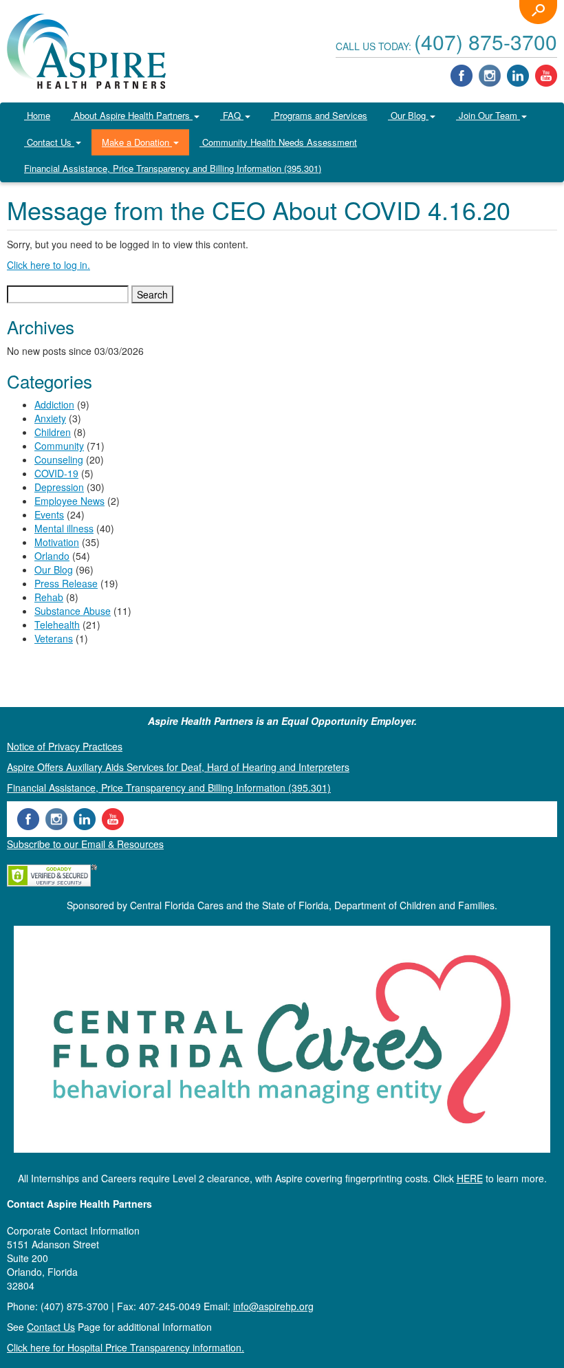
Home (37, 115)
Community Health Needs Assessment (278, 142)
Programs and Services (319, 115)
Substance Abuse (72, 611)
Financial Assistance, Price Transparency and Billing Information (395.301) (172, 168)
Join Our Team (488, 115)
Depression (59, 487)
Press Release (66, 583)
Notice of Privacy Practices (64, 746)
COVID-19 (56, 473)
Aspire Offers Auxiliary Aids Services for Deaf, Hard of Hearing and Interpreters (178, 767)
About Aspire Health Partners (132, 115)
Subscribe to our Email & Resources (85, 844)
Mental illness (64, 528)
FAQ (231, 115)
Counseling (58, 459)
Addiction (54, 404)
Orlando (51, 556)
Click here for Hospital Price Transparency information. (125, 1347)
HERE (470, 1178)
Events (49, 514)
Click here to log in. (48, 265)
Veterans (53, 638)
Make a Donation (137, 142)
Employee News (69, 501)
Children (52, 432)
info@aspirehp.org (273, 1306)
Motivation (56, 542)
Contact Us (49, 142)
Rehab (48, 597)
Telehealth (57, 624)
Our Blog (408, 115)
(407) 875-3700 (485, 41)
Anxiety (50, 418)
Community (59, 446)
